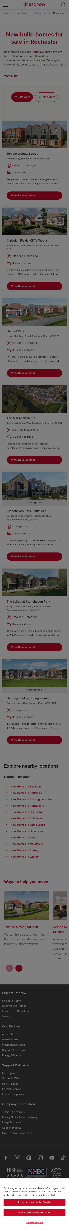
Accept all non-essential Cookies (34, 1202)
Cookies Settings (34, 1222)
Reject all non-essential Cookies (34, 1212)
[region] (34, 1203)
